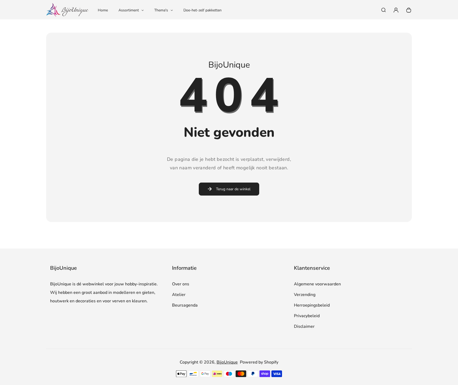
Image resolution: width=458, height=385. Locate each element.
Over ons (180, 284)
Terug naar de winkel (233, 189)
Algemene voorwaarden (317, 284)
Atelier (179, 295)
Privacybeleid (307, 316)
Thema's (161, 10)
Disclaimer (304, 326)
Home (103, 10)
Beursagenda (185, 305)
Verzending (304, 295)
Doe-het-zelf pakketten (202, 10)
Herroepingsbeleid (312, 305)
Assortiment (128, 10)
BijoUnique (227, 362)
